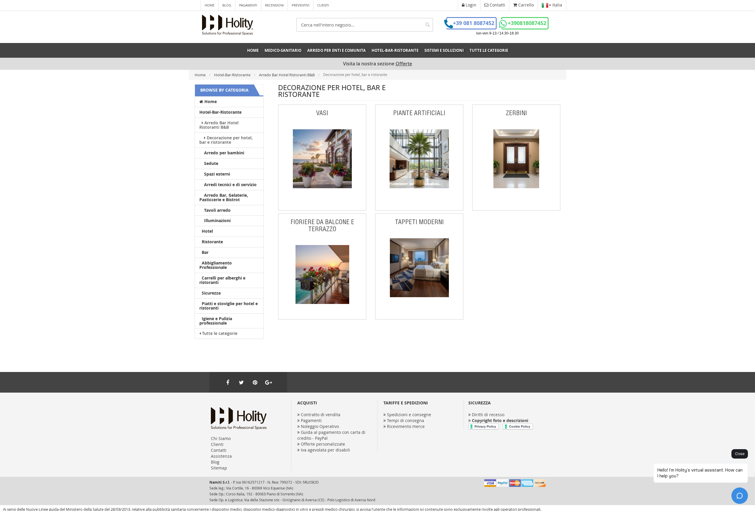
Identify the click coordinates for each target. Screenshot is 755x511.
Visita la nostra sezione (377, 64)
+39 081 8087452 (473, 23)
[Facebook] (227, 382)
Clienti (323, 5)
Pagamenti (248, 5)
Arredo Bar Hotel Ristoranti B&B (287, 74)
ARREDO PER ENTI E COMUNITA (336, 50)
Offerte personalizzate (323, 444)
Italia (556, 5)
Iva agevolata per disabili (325, 450)
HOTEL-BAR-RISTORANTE (395, 50)
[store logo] (227, 25)
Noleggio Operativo (320, 426)
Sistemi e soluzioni (444, 50)
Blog (226, 5)
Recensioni (274, 5)
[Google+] (268, 382)
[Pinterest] (255, 382)
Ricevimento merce (406, 426)
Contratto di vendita (320, 414)
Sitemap (219, 468)
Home (209, 5)
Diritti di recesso (488, 414)
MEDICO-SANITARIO (283, 50)
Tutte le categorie (489, 50)
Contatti (218, 450)
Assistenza (221, 456)
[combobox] (364, 25)
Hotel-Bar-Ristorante (232, 74)
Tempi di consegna (405, 420)
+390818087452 (527, 23)
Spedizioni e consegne (409, 414)
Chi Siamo (221, 438)
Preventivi (300, 5)
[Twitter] (241, 382)
